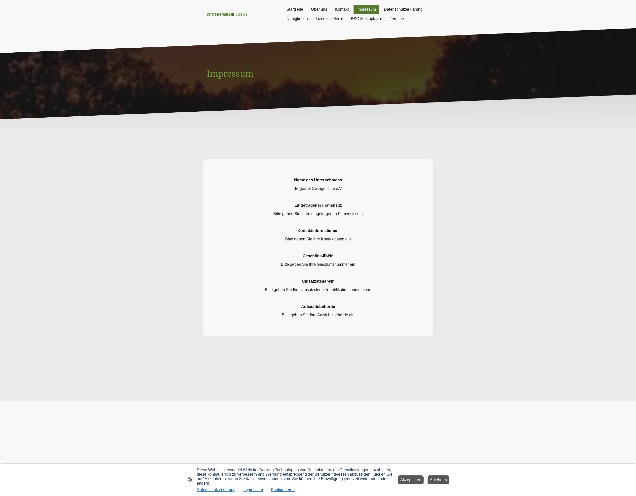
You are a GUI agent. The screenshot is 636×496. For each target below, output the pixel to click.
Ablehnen (438, 480)
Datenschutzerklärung (216, 490)
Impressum (253, 490)
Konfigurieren (283, 490)
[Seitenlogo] (241, 19)
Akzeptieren (410, 480)
